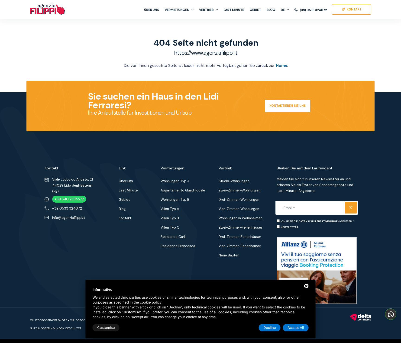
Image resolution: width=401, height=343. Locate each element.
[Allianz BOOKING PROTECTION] (317, 270)
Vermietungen (177, 10)
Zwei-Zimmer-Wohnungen (239, 190)
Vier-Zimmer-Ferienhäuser (240, 246)
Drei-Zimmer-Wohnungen (239, 199)
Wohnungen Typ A (175, 181)
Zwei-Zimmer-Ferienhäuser (240, 227)
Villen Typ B (170, 218)
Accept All (296, 327)
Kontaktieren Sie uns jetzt (287, 108)
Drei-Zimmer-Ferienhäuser (240, 236)
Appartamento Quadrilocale (183, 190)
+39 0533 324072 (67, 208)
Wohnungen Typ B (175, 199)
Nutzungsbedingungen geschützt (55, 328)
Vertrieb (206, 10)
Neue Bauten (229, 255)
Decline (269, 327)
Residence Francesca (178, 246)
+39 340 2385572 (69, 199)
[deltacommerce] (360, 316)
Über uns (151, 10)
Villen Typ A (170, 209)
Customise (106, 327)
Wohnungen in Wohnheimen (240, 218)
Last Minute (233, 10)
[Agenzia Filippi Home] (47, 9)
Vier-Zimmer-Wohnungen (239, 209)
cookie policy (151, 302)
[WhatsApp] (390, 314)
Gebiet (255, 10)
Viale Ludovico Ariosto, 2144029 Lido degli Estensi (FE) (72, 185)
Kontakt (125, 218)
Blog (271, 10)
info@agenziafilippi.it (68, 217)
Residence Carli (173, 236)
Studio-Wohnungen (234, 181)
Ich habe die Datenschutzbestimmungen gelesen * (317, 221)
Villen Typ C (170, 227)
